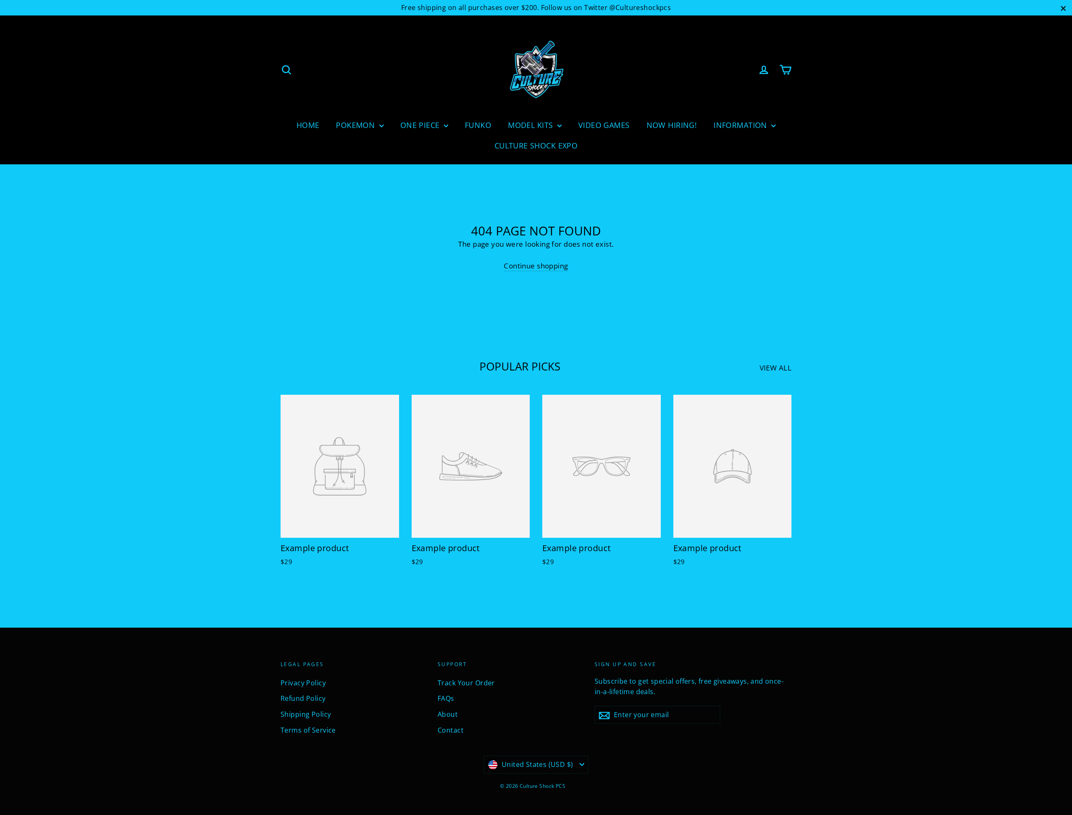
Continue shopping (536, 266)
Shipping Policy (306, 714)
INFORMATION (741, 125)
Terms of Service (308, 730)
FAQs (446, 698)
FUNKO (478, 125)
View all (775, 368)
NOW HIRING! (672, 125)
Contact (451, 730)
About (448, 714)
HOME (308, 125)
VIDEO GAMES (604, 125)
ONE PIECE (421, 125)
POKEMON (356, 125)
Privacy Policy (303, 682)
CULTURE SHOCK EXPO (536, 146)
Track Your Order (466, 682)
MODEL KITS (531, 125)
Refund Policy (303, 698)
